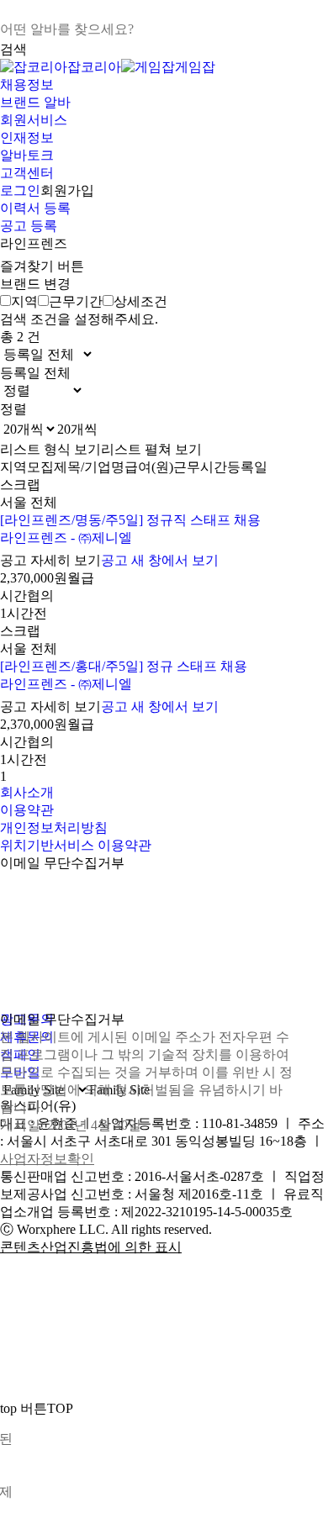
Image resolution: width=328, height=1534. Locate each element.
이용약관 (27, 810)
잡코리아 (94, 67)
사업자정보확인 (47, 1159)
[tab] (19, 301)
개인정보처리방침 (54, 827)
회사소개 (27, 792)
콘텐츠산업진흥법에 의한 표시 (91, 1247)
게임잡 (195, 67)
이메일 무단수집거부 (62, 863)
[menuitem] (164, 85)
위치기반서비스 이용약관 (75, 845)
